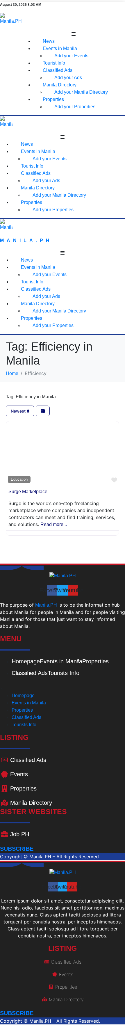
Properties (53, 99)
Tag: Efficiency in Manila (31, 396)
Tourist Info (54, 63)
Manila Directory (59, 84)
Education (19, 479)
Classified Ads (57, 70)
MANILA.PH (26, 240)
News (49, 41)
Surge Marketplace (27, 491)
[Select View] (43, 411)
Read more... (53, 524)
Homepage (26, 661)
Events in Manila (60, 48)
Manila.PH (46, 605)
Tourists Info (63, 673)
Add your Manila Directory (81, 92)
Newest (19, 410)
